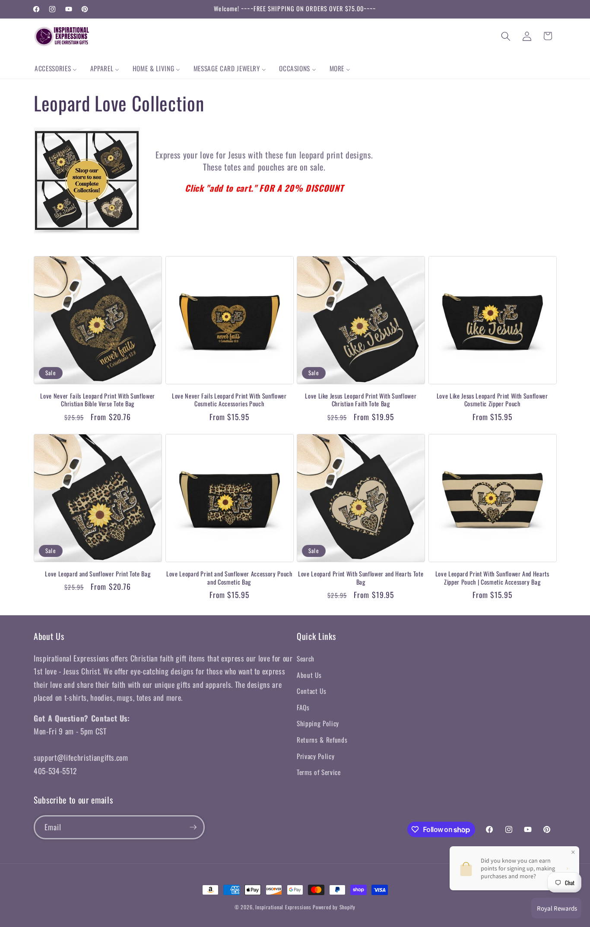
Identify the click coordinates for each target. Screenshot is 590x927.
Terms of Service (319, 772)
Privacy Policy (315, 756)
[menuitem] (56, 69)
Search (305, 658)
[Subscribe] (193, 827)
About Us (309, 675)
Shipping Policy (318, 723)
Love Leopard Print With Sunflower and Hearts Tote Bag (360, 578)
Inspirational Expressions (283, 907)
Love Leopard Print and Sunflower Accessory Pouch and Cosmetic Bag (229, 578)
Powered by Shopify (334, 907)
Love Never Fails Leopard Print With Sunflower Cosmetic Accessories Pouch (229, 400)
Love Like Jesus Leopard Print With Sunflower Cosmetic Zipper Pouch (492, 400)
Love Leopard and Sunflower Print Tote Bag (97, 574)
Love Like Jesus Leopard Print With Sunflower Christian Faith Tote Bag (360, 400)
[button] (505, 35)
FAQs (303, 707)
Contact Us (312, 691)
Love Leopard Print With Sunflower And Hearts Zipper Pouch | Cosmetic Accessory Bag (492, 578)
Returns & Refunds (322, 739)
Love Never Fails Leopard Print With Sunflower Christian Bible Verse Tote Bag (97, 400)
